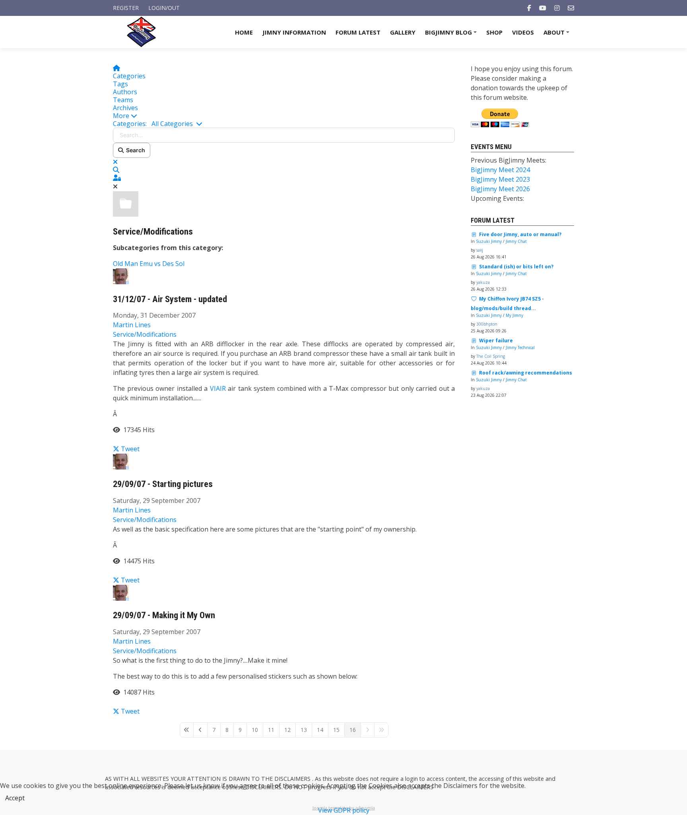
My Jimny (514, 315)
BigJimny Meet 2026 (500, 188)
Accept (15, 798)
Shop (494, 32)
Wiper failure (496, 340)
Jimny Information (294, 32)
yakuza (483, 282)
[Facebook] (529, 8)
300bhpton (486, 324)
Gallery (402, 32)
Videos (523, 32)
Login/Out (164, 8)
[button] (284, 116)
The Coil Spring (490, 356)
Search (134, 150)
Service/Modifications (153, 231)
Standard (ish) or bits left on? (516, 266)
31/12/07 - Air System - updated (170, 299)
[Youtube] (542, 8)
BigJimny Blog (452, 34)
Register (126, 8)
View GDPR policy (343, 810)
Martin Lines (132, 324)
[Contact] (571, 8)
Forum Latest (358, 32)
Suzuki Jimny (489, 241)
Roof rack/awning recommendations (525, 372)
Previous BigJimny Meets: (508, 160)
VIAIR (218, 388)
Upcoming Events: (497, 198)
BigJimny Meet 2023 (500, 179)
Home (244, 32)
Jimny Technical (520, 347)
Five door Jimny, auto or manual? (520, 234)
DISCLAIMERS (293, 778)
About (557, 34)
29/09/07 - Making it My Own (164, 615)
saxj (479, 250)
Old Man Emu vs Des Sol (148, 263)
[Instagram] (557, 8)
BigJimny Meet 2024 (500, 169)
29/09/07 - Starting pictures (163, 484)
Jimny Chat (516, 241)
